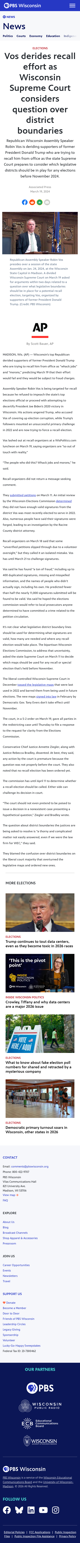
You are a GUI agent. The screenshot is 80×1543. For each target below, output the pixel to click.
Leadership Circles (14, 1324)
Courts (21, 36)
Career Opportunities (16, 1265)
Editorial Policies (14, 1532)
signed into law (46, 696)
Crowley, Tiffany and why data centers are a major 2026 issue (38, 1004)
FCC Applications (39, 1532)
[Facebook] (24, 202)
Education (53, 36)
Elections (40, 48)
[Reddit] (32, 202)
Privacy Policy (67, 1536)
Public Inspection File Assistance (35, 1536)
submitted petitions (23, 495)
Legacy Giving (11, 1329)
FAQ (5, 1200)
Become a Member (14, 1308)
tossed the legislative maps (35, 684)
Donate (10, 1302)
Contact (10, 1157)
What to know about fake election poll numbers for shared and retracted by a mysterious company (38, 1067)
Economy (35, 36)
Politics (8, 36)
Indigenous (71, 36)
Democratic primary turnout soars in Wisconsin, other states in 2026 (36, 1129)
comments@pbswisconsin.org (30, 1166)
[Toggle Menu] (72, 5)
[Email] (47, 202)
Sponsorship (10, 1335)
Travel (6, 1281)
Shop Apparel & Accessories (20, 1238)
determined (64, 501)
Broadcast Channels (15, 1232)
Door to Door (11, 1313)
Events (7, 1270)
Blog (6, 1227)
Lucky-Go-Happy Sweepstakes (21, 1345)
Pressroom (9, 1243)
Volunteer (9, 1340)
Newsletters (10, 1276)
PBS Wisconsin (12, 1477)
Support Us (12, 1294)
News (10, 17)
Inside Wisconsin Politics (25, 997)
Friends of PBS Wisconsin (18, 1319)
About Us (8, 1222)
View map (9, 1195)
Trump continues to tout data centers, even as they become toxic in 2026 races (39, 943)
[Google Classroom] (39, 202)
